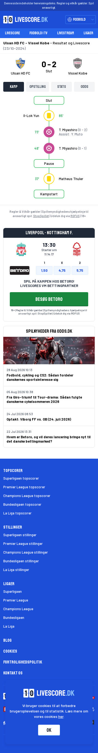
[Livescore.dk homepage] (24, 19)
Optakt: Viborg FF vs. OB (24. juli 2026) (39, 419)
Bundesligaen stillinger (21, 561)
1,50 (44, 270)
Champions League (18, 609)
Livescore (12, 33)
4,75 (62, 270)
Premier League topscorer (24, 487)
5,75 (79, 270)
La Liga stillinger (16, 569)
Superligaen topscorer (21, 478)
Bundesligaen (13, 617)
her (60, 716)
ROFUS (75, 216)
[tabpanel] (49, 150)
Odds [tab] (84, 86)
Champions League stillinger (25, 552)
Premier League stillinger (23, 543)
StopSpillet (41, 216)
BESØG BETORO (49, 299)
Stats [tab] (61, 86)
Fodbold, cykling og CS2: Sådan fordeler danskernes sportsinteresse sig (40, 377)
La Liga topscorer (17, 513)
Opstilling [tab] (37, 86)
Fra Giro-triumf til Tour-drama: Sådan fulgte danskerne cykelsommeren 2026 (44, 399)
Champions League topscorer (26, 495)
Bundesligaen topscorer (22, 504)
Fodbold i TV (38, 33)
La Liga (8, 626)
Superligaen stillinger (19, 535)
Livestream (65, 33)
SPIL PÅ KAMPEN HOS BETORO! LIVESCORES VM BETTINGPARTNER (49, 283)
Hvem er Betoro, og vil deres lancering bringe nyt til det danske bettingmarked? (49, 439)
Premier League (15, 600)
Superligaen (12, 591)
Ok (49, 730)
